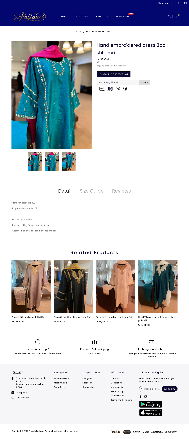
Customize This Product (113, 74)
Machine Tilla (60, 382)
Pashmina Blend (61, 378)
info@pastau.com (24, 392)
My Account (164, 3)
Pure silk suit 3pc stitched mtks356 (72, 317)
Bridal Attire (59, 387)
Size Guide (92, 191)
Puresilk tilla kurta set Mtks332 (27, 317)
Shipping (100, 66)
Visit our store (54, 353)
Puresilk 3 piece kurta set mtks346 (114, 317)
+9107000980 (22, 397)
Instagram (87, 378)
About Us (115, 378)
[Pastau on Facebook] (178, 3)
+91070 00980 (38, 353)
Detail (65, 191)
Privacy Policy (117, 395)
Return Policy (117, 391)
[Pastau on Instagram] (185, 3)
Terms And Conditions (121, 400)
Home (78, 31)
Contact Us (116, 382)
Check (144, 82)
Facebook (87, 382)
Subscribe (169, 388)
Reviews (121, 191)
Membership (117, 387)
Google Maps (88, 387)
